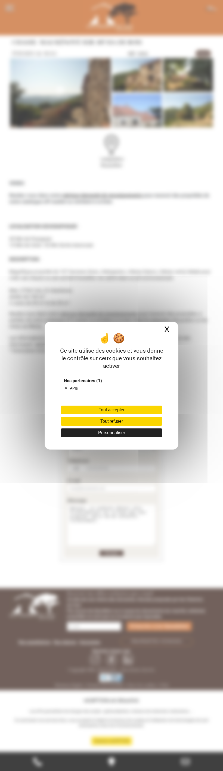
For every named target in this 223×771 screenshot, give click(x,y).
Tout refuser (111, 421)
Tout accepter (112, 410)
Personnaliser (111, 432)
